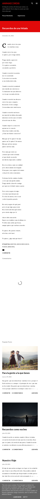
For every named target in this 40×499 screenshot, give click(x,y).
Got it (25, 497)
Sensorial (11, 247)
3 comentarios (17, 393)
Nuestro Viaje (9, 460)
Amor (19, 244)
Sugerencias (21, 15)
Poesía (4, 247)
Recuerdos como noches (14, 429)
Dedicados (25, 244)
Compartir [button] (6, 253)
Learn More (17, 497)
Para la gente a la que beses (16, 373)
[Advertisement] (20, 322)
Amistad (13, 244)
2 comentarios (17, 449)
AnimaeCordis (11, 3)
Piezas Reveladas (7, 15)
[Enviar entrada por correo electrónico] (3, 250)
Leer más (35, 393)
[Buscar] (32, 3)
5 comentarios (17, 480)
